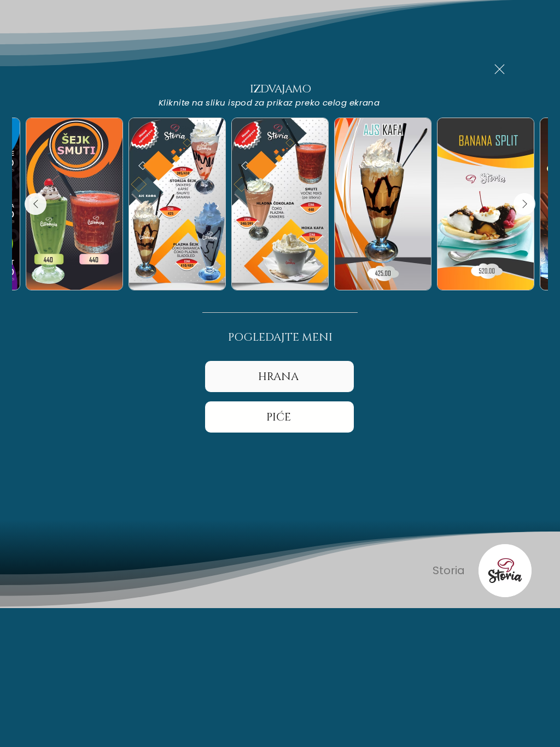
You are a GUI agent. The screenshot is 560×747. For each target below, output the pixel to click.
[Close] (499, 69)
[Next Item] (524, 204)
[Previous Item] (35, 204)
